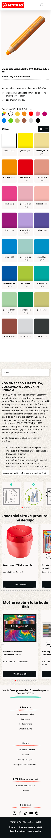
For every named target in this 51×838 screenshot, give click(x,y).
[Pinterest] (36, 813)
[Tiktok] (25, 813)
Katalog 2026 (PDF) (25, 759)
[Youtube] (31, 813)
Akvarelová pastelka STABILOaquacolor (12, 653)
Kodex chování (25, 724)
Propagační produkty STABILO (25, 764)
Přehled (25, 790)
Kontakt (25, 754)
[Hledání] (41, 5)
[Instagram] (14, 813)
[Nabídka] (47, 5)
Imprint (12, 827)
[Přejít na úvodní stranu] (16, 5)
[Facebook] (20, 813)
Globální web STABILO (25, 785)
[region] (25, 35)
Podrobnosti (20, 584)
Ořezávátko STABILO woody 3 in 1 (18, 565)
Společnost (25, 719)
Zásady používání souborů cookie (25, 831)
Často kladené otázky (25, 749)
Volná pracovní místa (25, 714)
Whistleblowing (25, 728)
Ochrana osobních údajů (30, 827)
